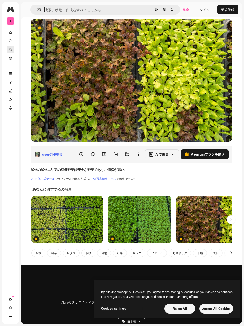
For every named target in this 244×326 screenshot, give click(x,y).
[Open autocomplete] (37, 9)
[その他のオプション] (138, 154)
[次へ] (231, 219)
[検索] (10, 41)
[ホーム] (10, 32)
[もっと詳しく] (10, 58)
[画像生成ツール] (10, 91)
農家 (38, 253)
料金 (186, 9)
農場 (104, 253)
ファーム (157, 253)
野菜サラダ (180, 253)
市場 (200, 253)
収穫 (88, 253)
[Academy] (10, 308)
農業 (54, 253)
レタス (71, 253)
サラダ (137, 253)
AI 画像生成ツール (43, 178)
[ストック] (10, 49)
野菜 (120, 253)
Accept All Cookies (216, 308)
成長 (216, 253)
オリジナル (63, 28)
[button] (131, 321)
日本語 (131, 321)
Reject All (180, 308)
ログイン (203, 9)
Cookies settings (113, 308)
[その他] (10, 316)
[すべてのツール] (10, 74)
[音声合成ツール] (10, 108)
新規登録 (227, 9)
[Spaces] (10, 82)
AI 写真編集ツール (104, 178)
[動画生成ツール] (10, 99)
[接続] (10, 299)
